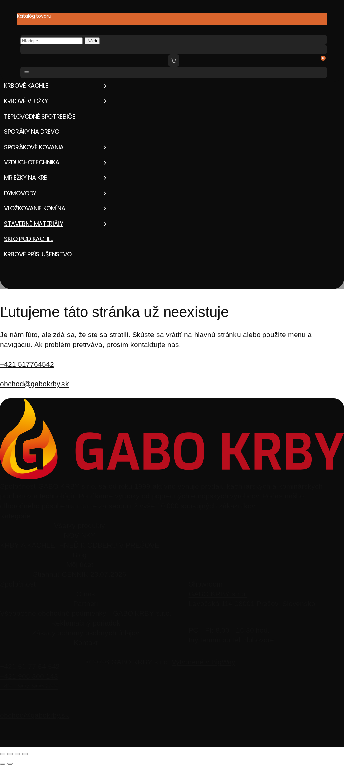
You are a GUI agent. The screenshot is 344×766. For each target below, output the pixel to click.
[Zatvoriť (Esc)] (25, 754)
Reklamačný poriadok (85, 623)
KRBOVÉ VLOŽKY (26, 101)
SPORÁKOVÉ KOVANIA (34, 147)
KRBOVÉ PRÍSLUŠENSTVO (38, 254)
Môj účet (79, 564)
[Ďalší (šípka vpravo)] (10, 764)
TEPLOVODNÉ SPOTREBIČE (39, 116)
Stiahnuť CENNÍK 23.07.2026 (79, 574)
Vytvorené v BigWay (203, 662)
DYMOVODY (20, 193)
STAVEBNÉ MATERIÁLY (33, 223)
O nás (85, 594)
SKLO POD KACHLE (28, 239)
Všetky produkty (79, 525)
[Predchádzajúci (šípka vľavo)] (2, 764)
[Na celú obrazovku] (10, 754)
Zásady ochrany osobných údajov (85, 633)
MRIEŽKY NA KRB (26, 177)
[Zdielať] (17, 754)
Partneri (85, 603)
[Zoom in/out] (2, 754)
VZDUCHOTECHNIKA (31, 162)
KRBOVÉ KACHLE (26, 85)
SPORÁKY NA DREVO (31, 131)
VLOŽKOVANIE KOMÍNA (35, 208)
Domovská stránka (19, 291)
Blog (80, 555)
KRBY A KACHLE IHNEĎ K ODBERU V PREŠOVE (79, 545)
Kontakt (86, 642)
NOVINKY (79, 535)
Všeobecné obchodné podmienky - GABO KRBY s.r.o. (85, 613)
